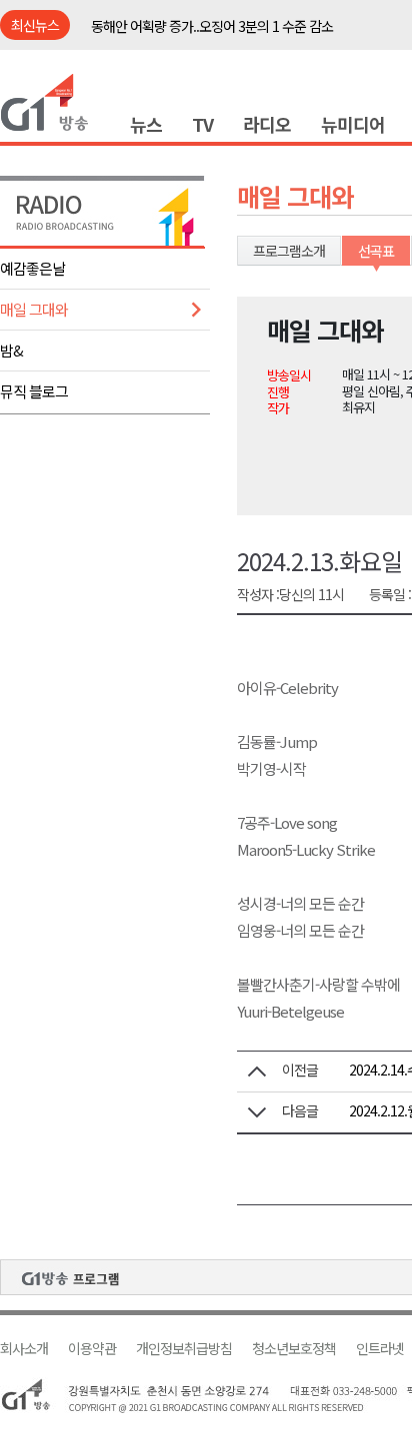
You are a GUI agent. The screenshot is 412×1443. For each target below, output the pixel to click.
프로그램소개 (289, 251)
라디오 (267, 124)
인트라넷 (380, 1348)
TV (202, 124)
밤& (11, 350)
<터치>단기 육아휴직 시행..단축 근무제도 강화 (215, 37)
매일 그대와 (34, 309)
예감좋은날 (32, 268)
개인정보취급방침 (184, 1348)
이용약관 (92, 1348)
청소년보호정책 (294, 1348)
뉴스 (146, 124)
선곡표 (376, 251)
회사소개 (24, 1348)
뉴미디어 (353, 124)
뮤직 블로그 (34, 390)
